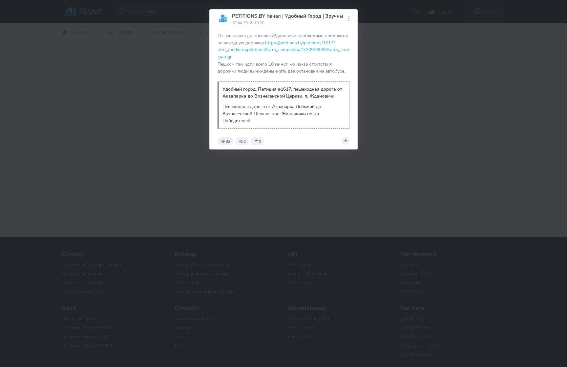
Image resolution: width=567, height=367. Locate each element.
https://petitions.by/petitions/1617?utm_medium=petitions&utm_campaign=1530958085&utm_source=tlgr (283, 49)
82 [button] (228, 141)
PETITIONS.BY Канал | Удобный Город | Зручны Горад (295, 16)
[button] (345, 141)
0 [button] (244, 141)
